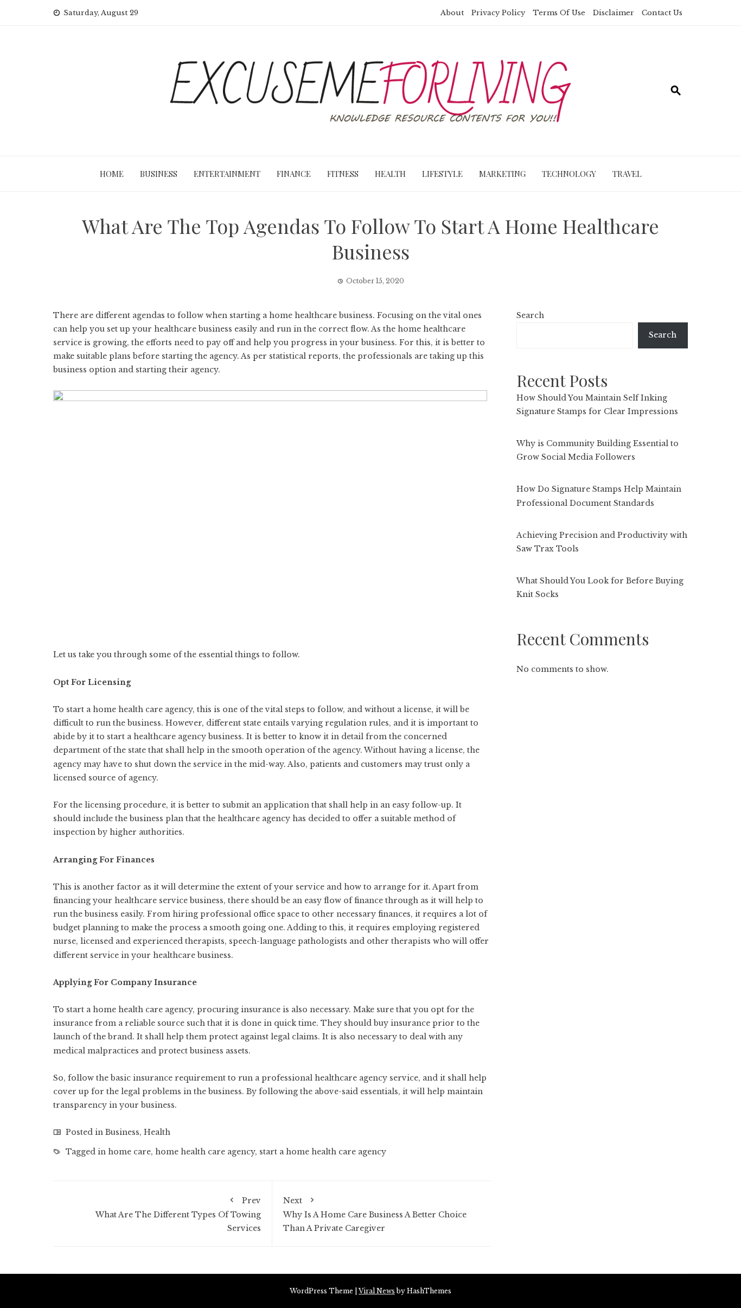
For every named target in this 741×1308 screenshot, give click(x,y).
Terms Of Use (559, 12)
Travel (627, 173)
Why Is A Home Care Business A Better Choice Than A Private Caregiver (375, 1214)
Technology (569, 173)
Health (390, 173)
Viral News (377, 1291)
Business (158, 173)
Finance (294, 173)
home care (129, 1152)
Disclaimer (613, 12)
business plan (156, 818)
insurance (153, 1078)
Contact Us (662, 12)
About (452, 12)
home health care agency (205, 1152)
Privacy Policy (498, 12)
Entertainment (227, 173)
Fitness (343, 173)
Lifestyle (442, 173)
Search (530, 315)
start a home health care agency (129, 709)
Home (112, 173)
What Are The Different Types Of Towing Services (178, 1214)
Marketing (502, 173)
